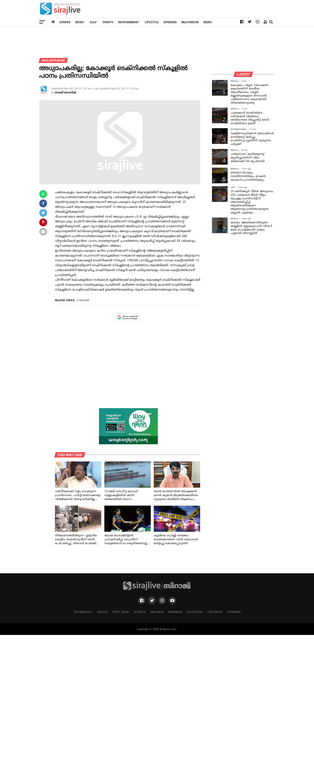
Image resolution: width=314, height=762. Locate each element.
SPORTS (108, 22)
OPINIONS (170, 22)
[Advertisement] (203, 9)
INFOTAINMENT (128, 22)
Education (195, 612)
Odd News (214, 612)
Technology (83, 612)
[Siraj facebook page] (142, 600)
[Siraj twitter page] (152, 600)
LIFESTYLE (152, 22)
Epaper (65, 22)
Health (102, 612)
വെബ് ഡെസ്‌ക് (65, 92)
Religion (157, 612)
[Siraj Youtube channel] (172, 600)
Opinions (234, 612)
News (79, 22)
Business (175, 612)
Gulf (93, 22)
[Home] (53, 22)
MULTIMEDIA (190, 22)
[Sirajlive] (157, 589)
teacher (83, 300)
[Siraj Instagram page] (162, 600)
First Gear (121, 612)
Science (140, 612)
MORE (207, 22)
